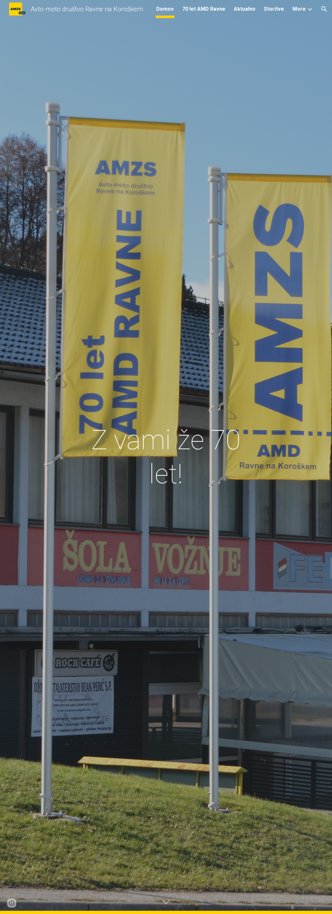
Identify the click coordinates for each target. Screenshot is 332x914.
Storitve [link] (274, 9)
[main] (165, 457)
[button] (324, 9)
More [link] (299, 9)
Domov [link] (165, 9)
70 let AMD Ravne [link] (203, 9)
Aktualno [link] (244, 9)
